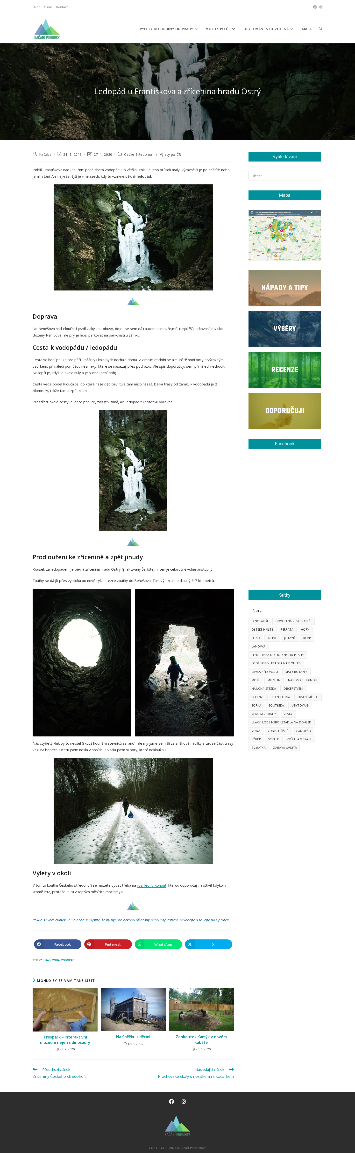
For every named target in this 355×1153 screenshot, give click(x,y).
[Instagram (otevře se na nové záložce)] (320, 7)
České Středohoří (139, 154)
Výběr (256, 739)
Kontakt (62, 7)
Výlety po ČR (170, 154)
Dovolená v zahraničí (294, 621)
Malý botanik (296, 672)
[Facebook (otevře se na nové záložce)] (315, 7)
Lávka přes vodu (265, 672)
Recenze (258, 697)
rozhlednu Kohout (151, 885)
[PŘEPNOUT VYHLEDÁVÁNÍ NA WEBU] (320, 28)
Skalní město (308, 697)
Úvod (36, 7)
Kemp (307, 638)
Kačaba (45, 154)
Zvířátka (259, 748)
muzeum (274, 680)
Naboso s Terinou (302, 680)
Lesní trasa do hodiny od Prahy (278, 655)
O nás (48, 7)
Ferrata (287, 629)
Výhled (273, 739)
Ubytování (300, 705)
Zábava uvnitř (285, 748)
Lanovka (259, 646)
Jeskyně (290, 638)
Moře (256, 680)
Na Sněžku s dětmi (133, 1036)
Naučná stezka (264, 689)
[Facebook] (171, 1101)
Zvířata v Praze (299, 739)
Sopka (256, 705)
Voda (56, 960)
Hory (305, 629)
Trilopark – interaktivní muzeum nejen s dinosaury (65, 1039)
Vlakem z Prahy (264, 714)
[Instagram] (183, 1101)
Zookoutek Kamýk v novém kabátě (201, 1039)
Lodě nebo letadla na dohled (276, 663)
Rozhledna (281, 697)
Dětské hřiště (262, 629)
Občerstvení (293, 689)
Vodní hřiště (278, 731)
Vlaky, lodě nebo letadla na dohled (282, 722)
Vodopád (67, 960)
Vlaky (288, 714)
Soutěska (276, 705)
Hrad (47, 960)
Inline (272, 638)
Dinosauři (260, 621)
